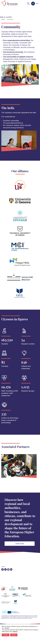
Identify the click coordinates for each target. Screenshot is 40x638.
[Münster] (7, 603)
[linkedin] (8, 569)
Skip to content (6, 17)
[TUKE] (7, 596)
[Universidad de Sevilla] (5, 589)
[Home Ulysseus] (9, 3)
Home (3, 19)
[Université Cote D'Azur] (13, 589)
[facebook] (2, 569)
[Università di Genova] (24, 589)
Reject (14, 635)
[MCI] (18, 596)
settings (15, 631)
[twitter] (5, 569)
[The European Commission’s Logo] (12, 614)
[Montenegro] (17, 603)
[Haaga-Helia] (29, 596)
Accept (6, 635)
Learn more (19, 544)
